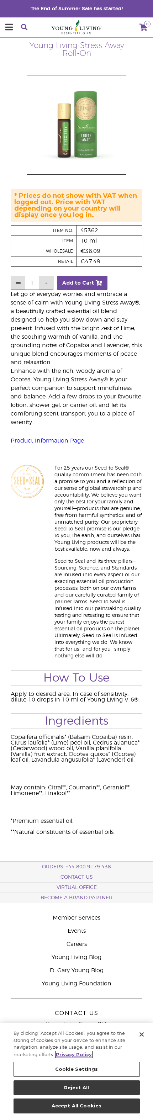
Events (77, 931)
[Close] (141, 1034)
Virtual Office (77, 887)
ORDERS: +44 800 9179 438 (76, 866)
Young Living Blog (76, 957)
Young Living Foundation (76, 983)
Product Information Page (47, 441)
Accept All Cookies (76, 1105)
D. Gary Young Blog (77, 970)
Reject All (76, 1087)
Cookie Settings (76, 1069)
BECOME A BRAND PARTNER (76, 897)
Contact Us (76, 877)
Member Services (76, 918)
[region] (76, 1070)
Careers (77, 944)
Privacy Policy (74, 1054)
